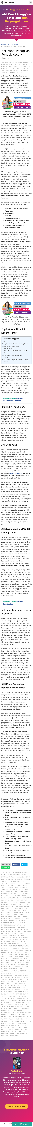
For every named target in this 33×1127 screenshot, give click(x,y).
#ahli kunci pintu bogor (15, 962)
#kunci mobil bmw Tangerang (12, 1006)
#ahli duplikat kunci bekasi (16, 872)
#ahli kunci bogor (16, 889)
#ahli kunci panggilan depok (18, 953)
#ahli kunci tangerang (20, 995)
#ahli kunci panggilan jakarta (12, 956)
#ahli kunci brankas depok (11, 897)
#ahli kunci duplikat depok (11, 910)
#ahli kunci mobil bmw (9, 939)
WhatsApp (6, 867)
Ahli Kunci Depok (19, 65)
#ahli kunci (15, 883)
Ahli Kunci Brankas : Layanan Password (13, 356)
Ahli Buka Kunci (9, 348)
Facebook (16, 864)
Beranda (3, 44)
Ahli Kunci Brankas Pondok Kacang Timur (15, 352)
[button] (30, 2)
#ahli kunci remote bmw (17, 972)
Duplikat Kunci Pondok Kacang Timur (16, 344)
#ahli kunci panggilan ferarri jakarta (15, 954)
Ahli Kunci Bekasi (13, 44)
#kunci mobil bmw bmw (16, 1001)
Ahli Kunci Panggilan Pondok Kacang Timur (16, 361)
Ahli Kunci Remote (21, 68)
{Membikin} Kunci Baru (11, 346)
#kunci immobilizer (8, 999)
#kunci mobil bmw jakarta (17, 1004)
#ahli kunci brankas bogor (16, 895)
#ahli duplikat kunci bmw (10, 874)
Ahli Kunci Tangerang (9, 70)
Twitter (25, 864)
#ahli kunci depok (18, 903)
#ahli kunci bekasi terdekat (18, 885)
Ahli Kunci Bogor (21, 63)
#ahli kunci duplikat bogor (16, 908)
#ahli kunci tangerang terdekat (13, 997)
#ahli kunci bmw (7, 887)
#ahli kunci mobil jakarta (18, 945)
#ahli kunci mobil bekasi (19, 937)
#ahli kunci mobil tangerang (12, 947)
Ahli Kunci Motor (19, 66)
